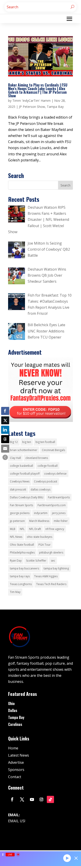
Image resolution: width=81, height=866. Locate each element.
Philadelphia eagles (22, 552)
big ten (26, 442)
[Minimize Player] (76, 858)
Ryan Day (16, 560)
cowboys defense (55, 473)
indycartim (40, 513)
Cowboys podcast (45, 481)
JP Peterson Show (32, 106)
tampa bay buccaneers (24, 568)
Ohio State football (22, 545)
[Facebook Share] (5, 411)
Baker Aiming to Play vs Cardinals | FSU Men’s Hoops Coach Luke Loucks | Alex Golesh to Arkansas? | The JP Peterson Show (37, 90)
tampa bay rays (20, 576)
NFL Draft (35, 529)
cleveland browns (36, 458)
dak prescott (18, 489)
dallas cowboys (40, 489)
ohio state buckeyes (39, 537)
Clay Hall (15, 458)
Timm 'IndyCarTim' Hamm (31, 100)
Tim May (15, 592)
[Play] (67, 858)
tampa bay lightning (56, 568)
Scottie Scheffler (36, 560)
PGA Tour (44, 545)
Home (13, 748)
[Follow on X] (22, 799)
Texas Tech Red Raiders (51, 584)
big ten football (45, 442)
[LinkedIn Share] (5, 430)
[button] (5, 457)
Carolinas (15, 724)
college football (48, 466)
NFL (22, 529)
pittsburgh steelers (51, 552)
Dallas (12, 710)
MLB (12, 529)
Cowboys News (19, 481)
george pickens (19, 513)
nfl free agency (54, 529)
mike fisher (61, 521)
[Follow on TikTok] (50, 799)
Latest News (18, 755)
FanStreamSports (59, 497)
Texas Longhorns (21, 584)
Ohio (11, 703)
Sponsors (16, 769)
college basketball (21, 466)
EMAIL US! (16, 820)
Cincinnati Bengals (53, 450)
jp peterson (17, 521)
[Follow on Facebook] (12, 799)
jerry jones (58, 513)
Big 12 (14, 442)
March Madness (39, 521)
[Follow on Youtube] (32, 799)
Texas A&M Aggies (46, 576)
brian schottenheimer (23, 450)
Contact (14, 776)
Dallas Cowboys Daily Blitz (26, 497)
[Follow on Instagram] (41, 799)
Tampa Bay (55, 106)
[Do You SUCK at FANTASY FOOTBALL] (40, 420)
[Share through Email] (5, 449)
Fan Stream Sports (21, 505)
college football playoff (25, 473)
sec (53, 560)
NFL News (16, 537)
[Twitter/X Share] (5, 420)
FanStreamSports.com (52, 505)
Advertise (16, 762)
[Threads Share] (5, 439)
